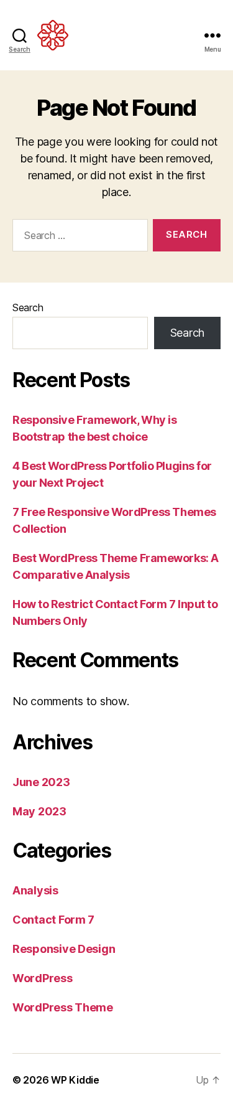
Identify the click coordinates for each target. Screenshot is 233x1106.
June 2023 (41, 782)
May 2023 (39, 811)
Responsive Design (63, 948)
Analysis (35, 890)
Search (27, 307)
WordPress (42, 978)
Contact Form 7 (53, 919)
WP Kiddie (75, 1080)
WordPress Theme (62, 1007)
